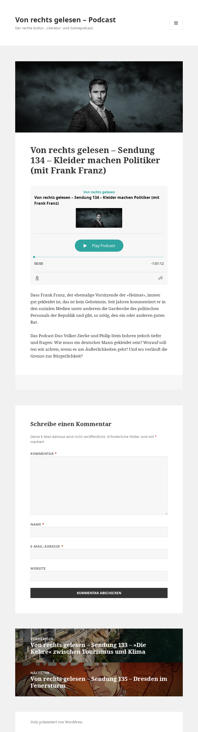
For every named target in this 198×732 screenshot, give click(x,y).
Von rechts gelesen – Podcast (65, 19)
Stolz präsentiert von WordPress (56, 722)
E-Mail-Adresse (46, 546)
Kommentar (43, 453)
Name (37, 524)
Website (38, 568)
